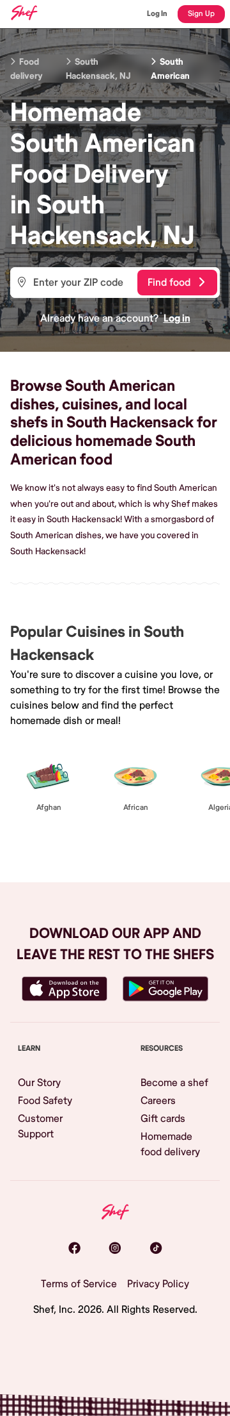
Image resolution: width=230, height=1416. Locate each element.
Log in (177, 318)
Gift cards (163, 1118)
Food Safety (45, 1100)
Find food (169, 282)
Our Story (39, 1082)
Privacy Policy (158, 1284)
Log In (157, 14)
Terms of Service (79, 1284)
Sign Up (201, 14)
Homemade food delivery (170, 1144)
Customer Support (40, 1126)
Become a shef (174, 1082)
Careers (158, 1100)
